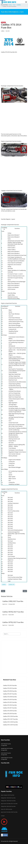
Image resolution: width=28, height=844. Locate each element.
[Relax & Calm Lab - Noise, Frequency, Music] (14, 787)
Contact (2, 815)
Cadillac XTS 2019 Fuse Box (10, 699)
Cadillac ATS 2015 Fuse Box (10, 702)
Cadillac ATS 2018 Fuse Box (10, 710)
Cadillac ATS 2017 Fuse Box (10, 708)
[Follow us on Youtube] (14, 822)
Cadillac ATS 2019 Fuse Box (10, 713)
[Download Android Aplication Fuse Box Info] (14, 829)
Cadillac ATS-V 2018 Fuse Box (10, 722)
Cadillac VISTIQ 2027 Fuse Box (13, 612)
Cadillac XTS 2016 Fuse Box (10, 691)
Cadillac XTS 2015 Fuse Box (10, 688)
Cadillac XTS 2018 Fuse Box (10, 696)
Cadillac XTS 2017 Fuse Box (10, 694)
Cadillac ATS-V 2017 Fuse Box (10, 719)
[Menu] (26, 2)
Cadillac (2, 31)
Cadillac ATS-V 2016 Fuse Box (10, 716)
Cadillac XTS (11, 584)
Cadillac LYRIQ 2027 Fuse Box (12, 601)
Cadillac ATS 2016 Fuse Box (10, 705)
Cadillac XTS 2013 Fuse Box (10, 685)
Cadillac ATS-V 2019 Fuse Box (10, 725)
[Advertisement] (14, 68)
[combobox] (12, 634)
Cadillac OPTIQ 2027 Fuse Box (13, 622)
